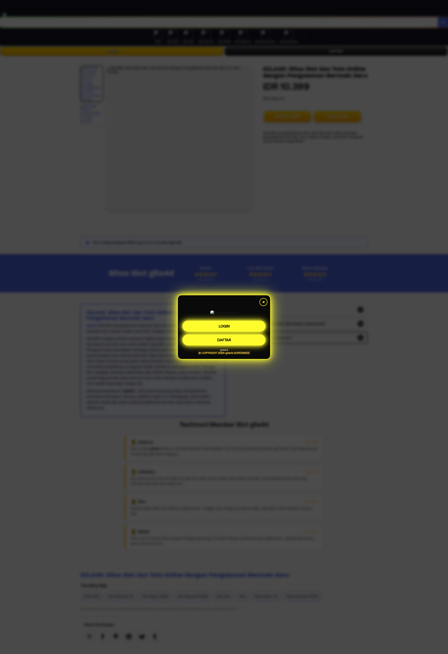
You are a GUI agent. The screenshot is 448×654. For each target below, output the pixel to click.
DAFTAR (224, 339)
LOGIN (224, 325)
